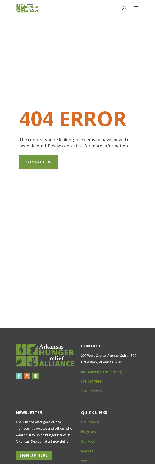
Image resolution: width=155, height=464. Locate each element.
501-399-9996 (91, 391)
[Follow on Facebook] (19, 376)
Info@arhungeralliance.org (101, 372)
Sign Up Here (34, 455)
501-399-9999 (91, 381)
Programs (88, 431)
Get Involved (90, 422)
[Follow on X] (27, 376)
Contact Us (38, 162)
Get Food (88, 441)
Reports (87, 451)
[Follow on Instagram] (35, 376)
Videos (86, 461)
